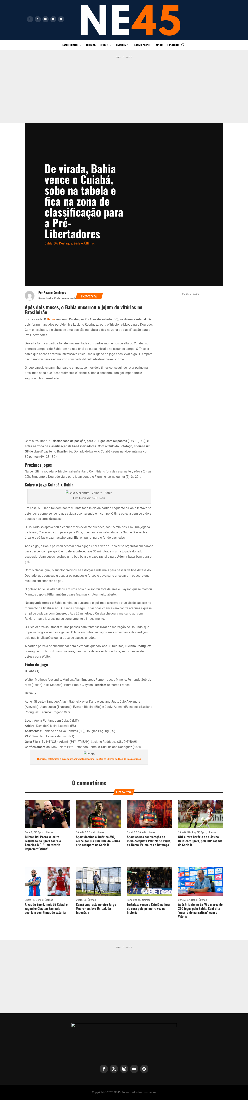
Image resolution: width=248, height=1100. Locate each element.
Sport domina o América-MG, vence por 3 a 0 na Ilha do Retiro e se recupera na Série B (98, 840)
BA (56, 243)
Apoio (159, 45)
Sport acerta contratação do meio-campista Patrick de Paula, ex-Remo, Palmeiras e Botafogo (149, 840)
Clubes (104, 45)
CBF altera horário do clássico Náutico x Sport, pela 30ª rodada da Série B (200, 840)
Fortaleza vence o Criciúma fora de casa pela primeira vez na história (148, 908)
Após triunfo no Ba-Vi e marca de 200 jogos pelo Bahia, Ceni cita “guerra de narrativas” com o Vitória (200, 910)
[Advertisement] (124, 87)
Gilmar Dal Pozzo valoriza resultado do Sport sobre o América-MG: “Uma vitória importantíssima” (43, 842)
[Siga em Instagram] (45, 19)
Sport (41, 832)
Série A (78, 243)
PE (35, 832)
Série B (29, 832)
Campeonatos (70, 45)
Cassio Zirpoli (142, 45)
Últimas (91, 45)
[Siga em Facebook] (30, 19)
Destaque (65, 243)
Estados (121, 45)
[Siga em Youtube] (53, 19)
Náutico (191, 832)
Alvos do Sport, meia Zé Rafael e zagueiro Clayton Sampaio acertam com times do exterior (46, 908)
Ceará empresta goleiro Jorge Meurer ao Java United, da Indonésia (96, 908)
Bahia (49, 243)
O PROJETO (173, 45)
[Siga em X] (38, 19)
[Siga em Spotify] (61, 19)
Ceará (79, 899)
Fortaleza (132, 899)
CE (85, 899)
